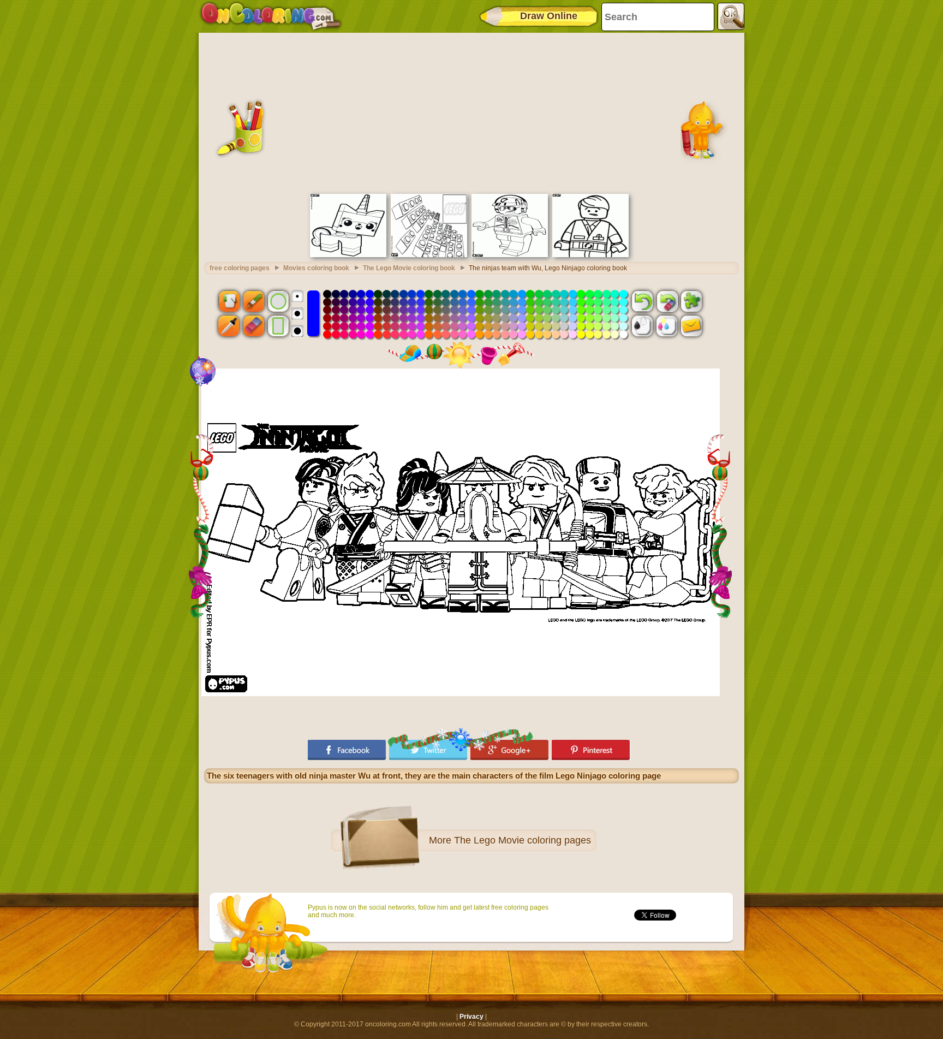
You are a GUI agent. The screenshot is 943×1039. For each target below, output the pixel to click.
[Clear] (667, 301)
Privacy (471, 1016)
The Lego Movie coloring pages (522, 840)
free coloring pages (240, 268)
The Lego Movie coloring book (409, 268)
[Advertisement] (471, 111)
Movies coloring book (316, 268)
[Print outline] (642, 326)
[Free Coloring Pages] (271, 16)
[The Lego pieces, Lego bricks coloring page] (429, 255)
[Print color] (666, 326)
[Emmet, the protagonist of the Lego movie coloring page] (590, 255)
